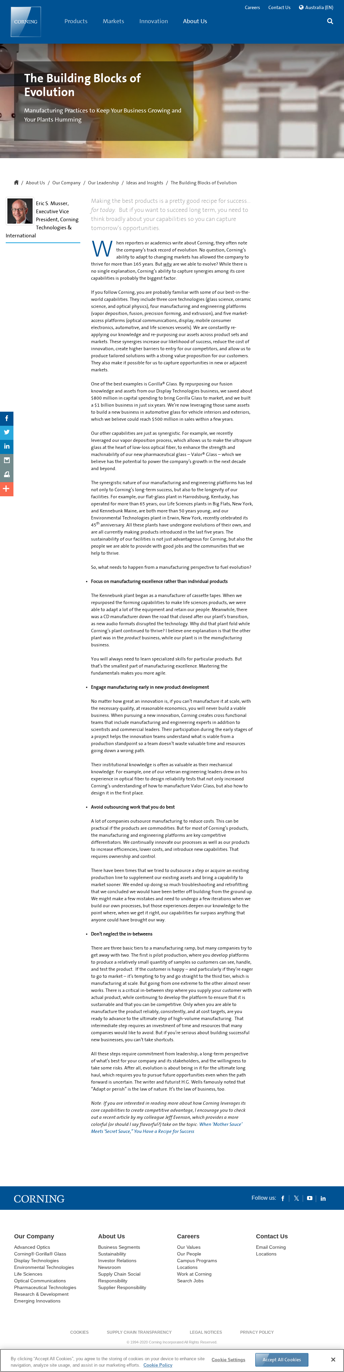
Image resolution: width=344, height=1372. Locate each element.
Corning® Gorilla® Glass (40, 1253)
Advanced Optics (32, 1247)
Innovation (153, 21)
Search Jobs (190, 1280)
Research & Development (41, 1294)
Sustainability (112, 1253)
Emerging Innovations (37, 1301)
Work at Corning (194, 1274)
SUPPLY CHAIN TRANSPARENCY (139, 1332)
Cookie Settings (228, 1359)
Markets (113, 21)
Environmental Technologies (44, 1267)
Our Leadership (103, 183)
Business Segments (119, 1247)
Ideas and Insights (144, 183)
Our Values (189, 1247)
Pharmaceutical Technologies (45, 1287)
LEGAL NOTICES (206, 1332)
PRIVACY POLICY (257, 1332)
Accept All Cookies (282, 1360)
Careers (252, 7)
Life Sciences (28, 1274)
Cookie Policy (157, 1365)
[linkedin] (323, 1198)
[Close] (333, 1359)
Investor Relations (117, 1260)
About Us (195, 21)
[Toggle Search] (330, 22)
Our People (189, 1253)
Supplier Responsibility (122, 1287)
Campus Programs (197, 1260)
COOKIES (79, 1332)
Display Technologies (36, 1260)
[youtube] (310, 1198)
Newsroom (109, 1267)
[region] (172, 1360)
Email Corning (271, 1247)
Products (76, 21)
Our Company (66, 183)
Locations (187, 1267)
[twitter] (296, 1198)
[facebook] (283, 1198)
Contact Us (279, 7)
